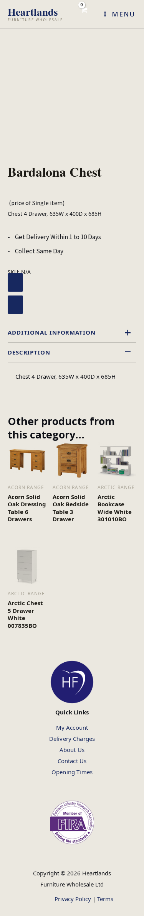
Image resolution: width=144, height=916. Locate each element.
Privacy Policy (73, 899)
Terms (105, 899)
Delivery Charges (72, 738)
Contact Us (72, 761)
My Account (72, 727)
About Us (72, 749)
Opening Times (72, 772)
